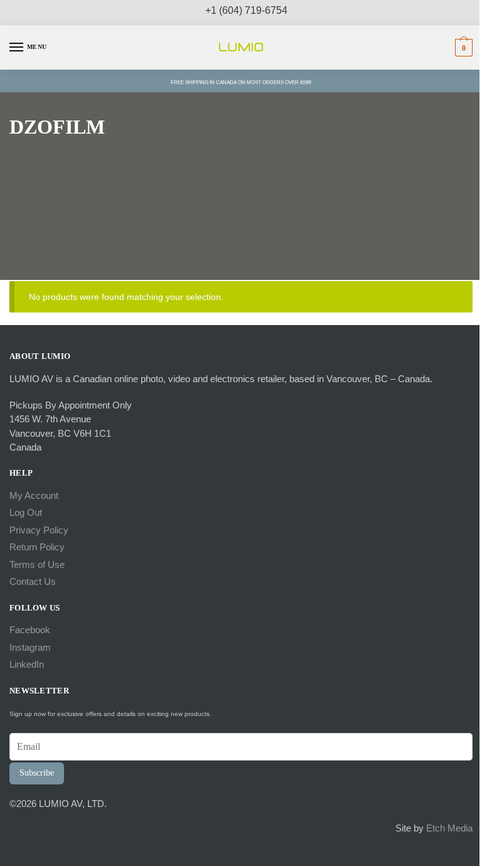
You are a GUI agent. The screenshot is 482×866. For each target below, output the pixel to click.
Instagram (30, 647)
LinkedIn (26, 664)
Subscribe (36, 773)
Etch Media (449, 828)
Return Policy (37, 547)
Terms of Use (37, 564)
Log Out (25, 512)
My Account (33, 495)
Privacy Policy (38, 530)
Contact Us (32, 581)
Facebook (29, 629)
